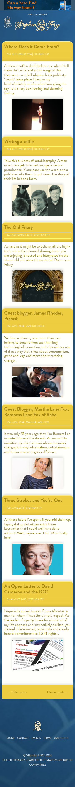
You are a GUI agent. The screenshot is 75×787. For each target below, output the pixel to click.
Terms (47, 738)
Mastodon (61, 738)
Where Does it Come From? (31, 46)
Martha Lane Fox (37, 422)
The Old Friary (18, 227)
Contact (23, 738)
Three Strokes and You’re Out (33, 500)
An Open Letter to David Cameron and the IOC (28, 588)
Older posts (16, 692)
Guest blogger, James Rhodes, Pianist (33, 315)
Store (10, 738)
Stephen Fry (42, 54)
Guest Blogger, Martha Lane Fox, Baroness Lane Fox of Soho (36, 411)
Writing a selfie (19, 141)
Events (36, 738)
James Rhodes (35, 326)
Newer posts (58, 692)
